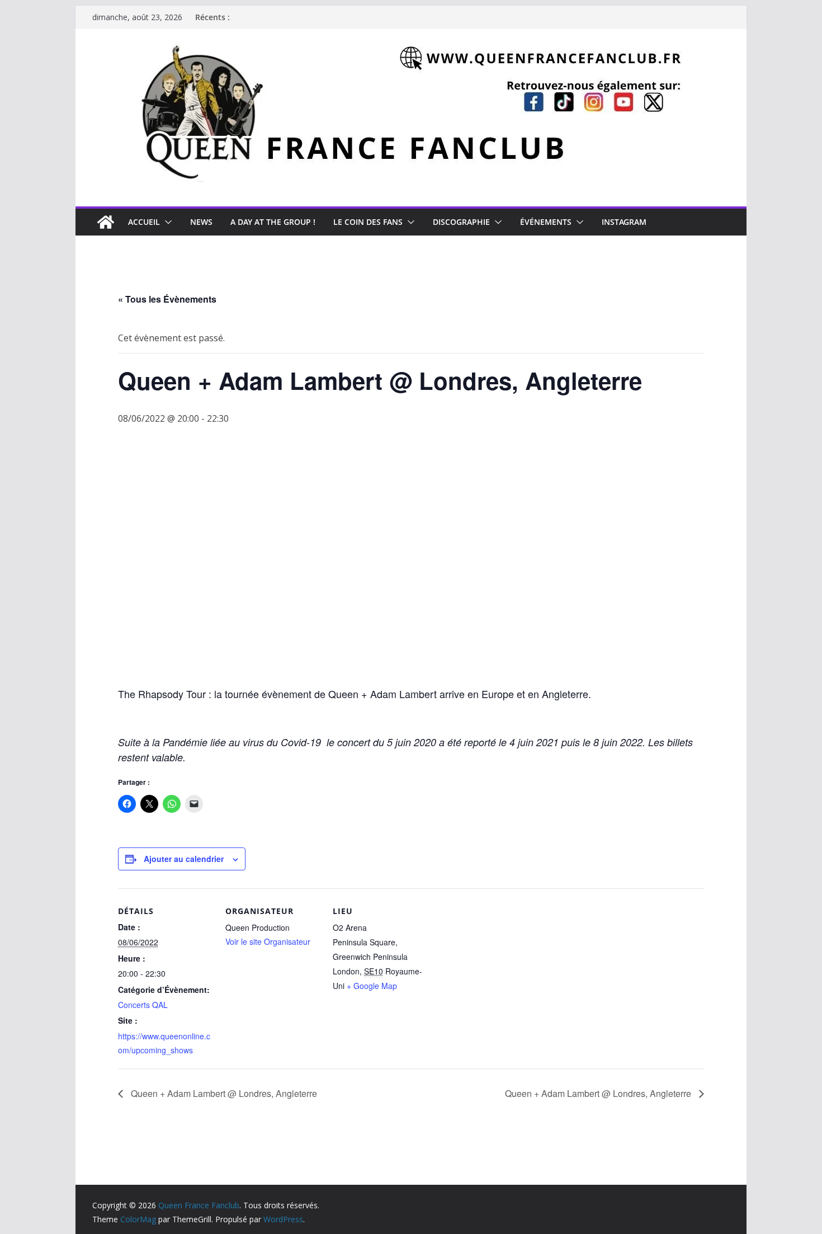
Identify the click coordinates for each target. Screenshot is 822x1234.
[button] (166, 222)
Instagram (624, 221)
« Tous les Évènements (167, 299)
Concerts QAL (143, 1004)
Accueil (144, 221)
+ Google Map (372, 985)
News (201, 221)
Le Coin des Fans (368, 221)
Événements (545, 221)
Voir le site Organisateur (267, 941)
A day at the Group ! (272, 221)
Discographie (461, 221)
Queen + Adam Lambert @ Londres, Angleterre (223, 1093)
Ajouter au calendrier (184, 858)
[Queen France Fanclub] (105, 222)
